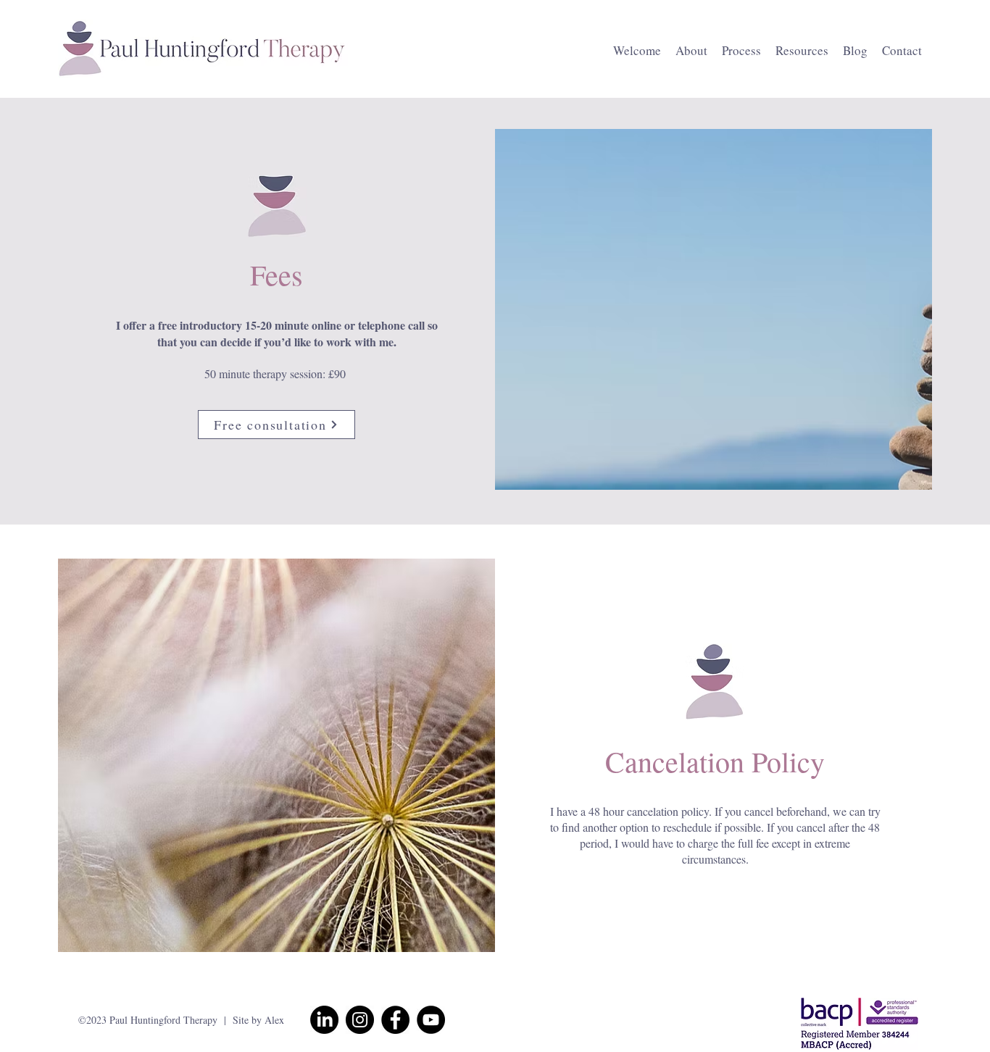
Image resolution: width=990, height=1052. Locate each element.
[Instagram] (360, 1020)
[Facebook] (395, 1020)
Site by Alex (258, 1020)
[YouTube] (431, 1020)
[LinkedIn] (324, 1020)
